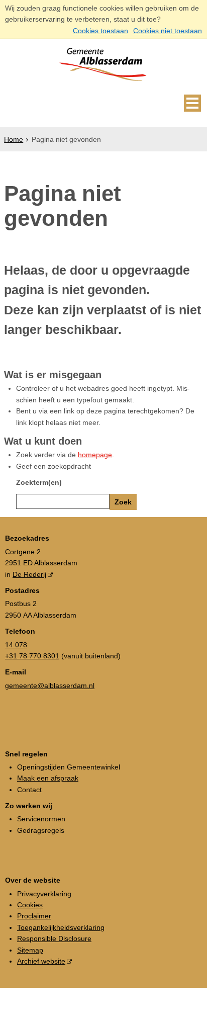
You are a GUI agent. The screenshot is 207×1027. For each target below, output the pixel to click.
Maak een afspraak (47, 778)
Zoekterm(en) (39, 482)
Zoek (123, 502)
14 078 (16, 645)
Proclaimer (34, 916)
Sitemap (30, 950)
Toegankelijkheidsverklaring (61, 927)
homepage (95, 455)
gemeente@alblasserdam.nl (49, 685)
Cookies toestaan (100, 31)
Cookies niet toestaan (167, 31)
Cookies (30, 905)
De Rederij (29, 574)
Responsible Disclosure (54, 938)
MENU (192, 103)
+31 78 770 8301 (32, 656)
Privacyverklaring (44, 894)
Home (13, 139)
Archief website (41, 961)
